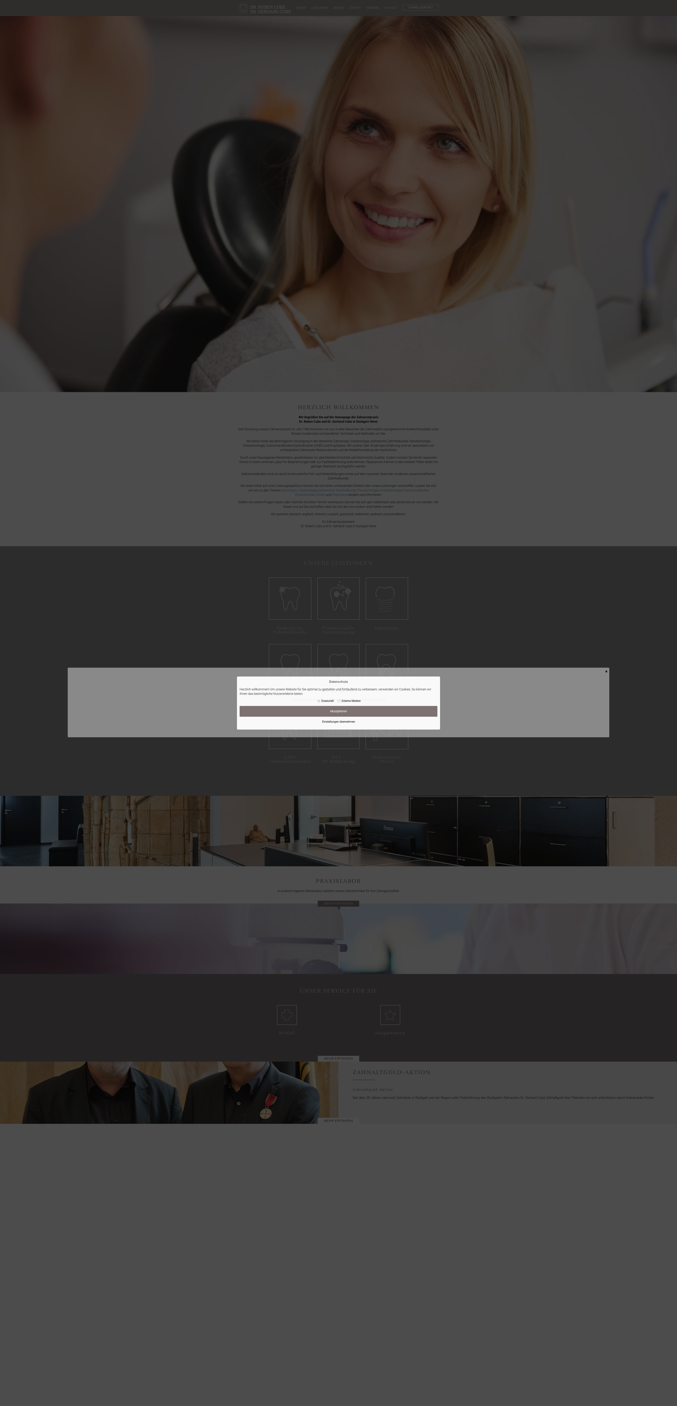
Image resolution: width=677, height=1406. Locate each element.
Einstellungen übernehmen (338, 721)
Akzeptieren (338, 711)
